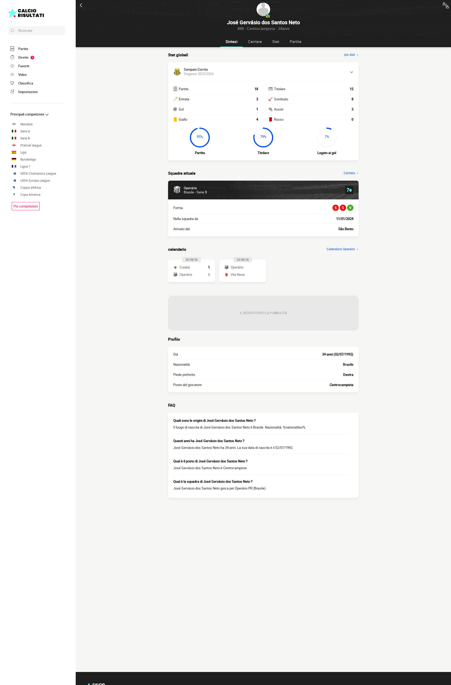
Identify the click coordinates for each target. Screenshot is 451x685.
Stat (275, 41)
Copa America (30, 194)
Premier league (30, 145)
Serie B (25, 138)
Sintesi (231, 41)
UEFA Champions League (38, 173)
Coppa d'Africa (30, 187)
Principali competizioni (27, 114)
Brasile (348, 364)
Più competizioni (26, 206)
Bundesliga (28, 159)
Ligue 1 (25, 166)
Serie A (25, 131)
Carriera (255, 41)
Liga (23, 152)
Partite (295, 41)
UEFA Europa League (35, 180)
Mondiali (26, 124)
